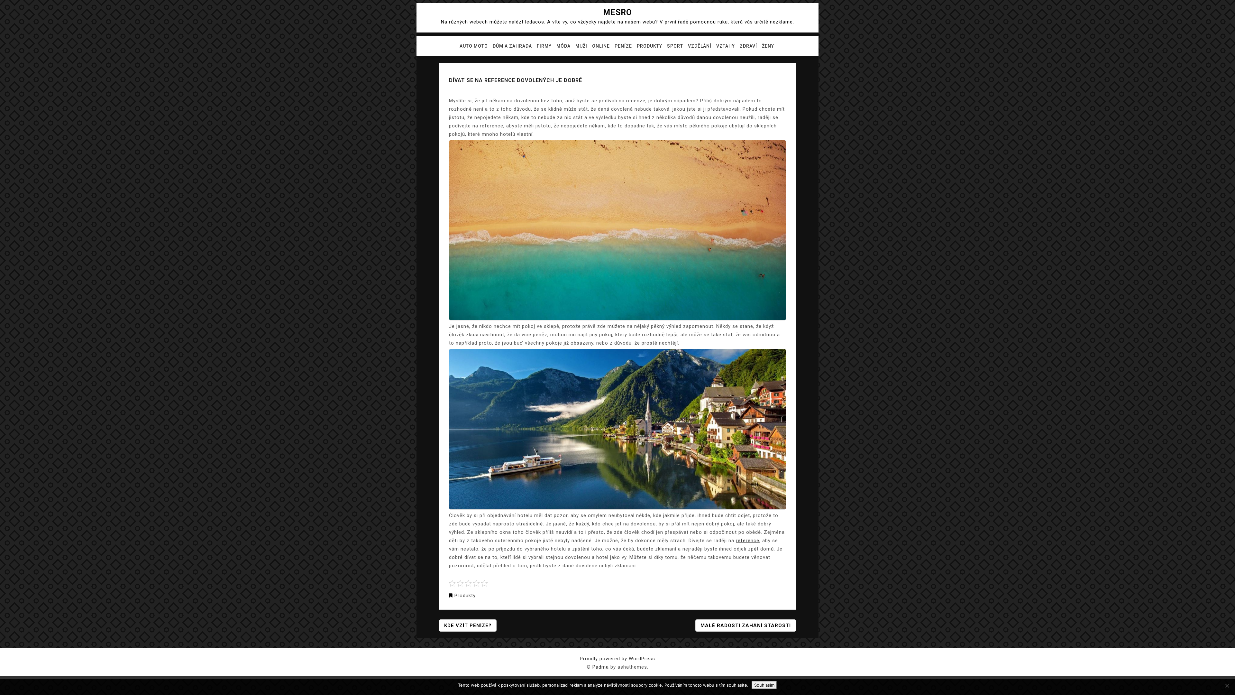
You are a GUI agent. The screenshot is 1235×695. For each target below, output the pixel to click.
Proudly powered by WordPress (617, 659)
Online (601, 46)
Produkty (649, 46)
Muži (581, 46)
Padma (600, 667)
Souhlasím (764, 685)
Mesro (617, 12)
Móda (563, 46)
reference (747, 540)
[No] (1227, 685)
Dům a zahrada (512, 46)
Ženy (768, 46)
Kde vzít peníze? (467, 625)
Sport (675, 46)
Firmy (544, 46)
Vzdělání (699, 46)
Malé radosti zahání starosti (745, 625)
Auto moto (474, 46)
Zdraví (748, 46)
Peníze (623, 46)
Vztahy (725, 46)
